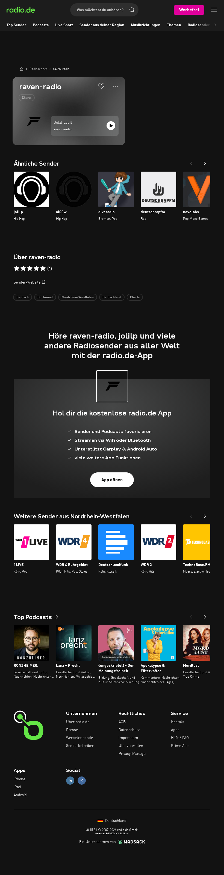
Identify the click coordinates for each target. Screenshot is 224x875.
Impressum (128, 738)
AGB (122, 722)
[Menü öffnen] (214, 10)
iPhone (19, 779)
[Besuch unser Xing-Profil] (81, 781)
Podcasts (41, 25)
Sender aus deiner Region (101, 25)
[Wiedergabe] (111, 125)
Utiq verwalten (131, 746)
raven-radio (63, 129)
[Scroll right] (215, 25)
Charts (26, 98)
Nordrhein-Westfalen (77, 297)
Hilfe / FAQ (180, 738)
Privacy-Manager (133, 754)
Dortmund (45, 297)
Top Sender (16, 25)
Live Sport (64, 25)
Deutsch (22, 297)
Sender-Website (27, 282)
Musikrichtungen (145, 25)
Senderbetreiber (80, 746)
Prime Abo (179, 746)
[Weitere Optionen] (115, 86)
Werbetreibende (79, 738)
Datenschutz (129, 730)
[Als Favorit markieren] (101, 86)
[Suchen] (132, 10)
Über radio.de (77, 722)
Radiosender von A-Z (206, 25)
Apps (175, 730)
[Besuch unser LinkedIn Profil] (70, 781)
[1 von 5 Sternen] (16, 268)
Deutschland (111, 297)
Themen (174, 25)
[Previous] (191, 161)
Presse (72, 730)
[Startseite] (21, 69)
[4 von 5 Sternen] (36, 268)
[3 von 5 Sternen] (29, 268)
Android (20, 795)
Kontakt (177, 722)
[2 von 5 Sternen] (23, 268)
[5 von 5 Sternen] (43, 268)
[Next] (204, 161)
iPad (17, 787)
